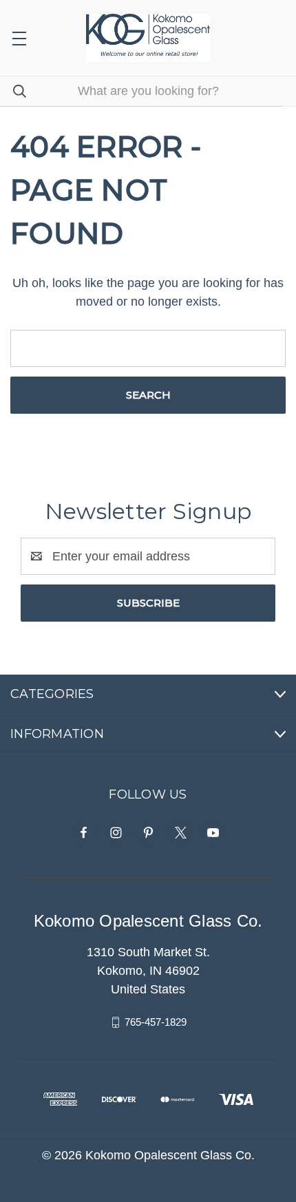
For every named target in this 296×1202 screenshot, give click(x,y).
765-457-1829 (156, 1022)
